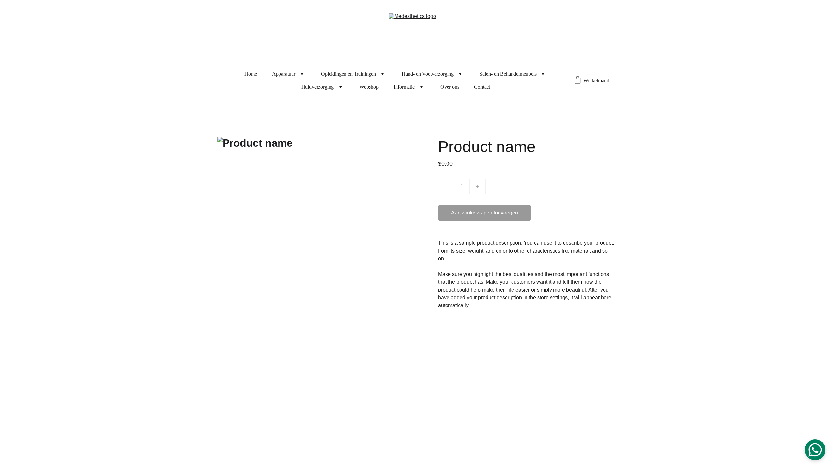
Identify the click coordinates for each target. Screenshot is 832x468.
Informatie (404, 87)
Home (250, 74)
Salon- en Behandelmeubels (508, 74)
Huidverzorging (317, 87)
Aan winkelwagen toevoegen (484, 212)
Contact (482, 87)
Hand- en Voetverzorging (428, 74)
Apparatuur (283, 74)
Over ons (449, 87)
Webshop (369, 87)
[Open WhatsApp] (815, 449)
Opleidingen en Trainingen (348, 74)
